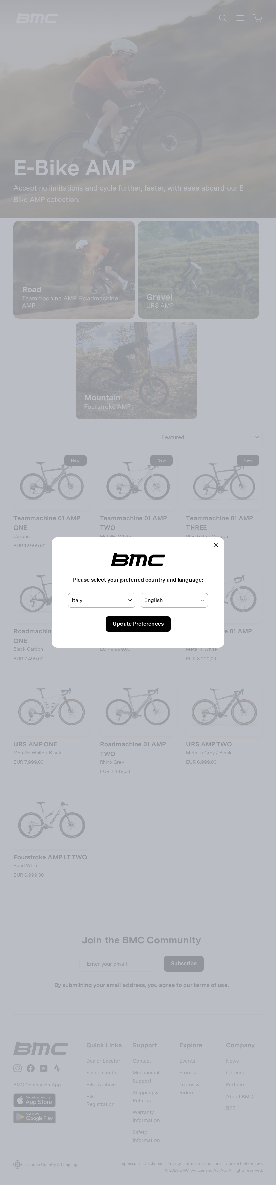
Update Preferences (138, 624)
